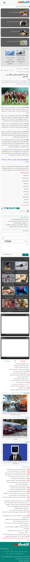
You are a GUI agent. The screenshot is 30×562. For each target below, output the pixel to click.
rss (7, 553)
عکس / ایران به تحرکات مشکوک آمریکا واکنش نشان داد (17, 491)
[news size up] (12, 70)
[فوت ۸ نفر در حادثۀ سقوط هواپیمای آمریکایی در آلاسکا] (8, 278)
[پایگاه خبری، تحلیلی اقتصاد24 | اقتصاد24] (21, 2)
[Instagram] (12, 208)
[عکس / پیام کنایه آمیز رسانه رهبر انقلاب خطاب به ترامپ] (15, 349)
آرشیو (4, 551)
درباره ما (25, 551)
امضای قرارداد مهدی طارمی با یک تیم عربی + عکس (18, 510)
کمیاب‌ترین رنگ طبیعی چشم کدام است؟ (20, 521)
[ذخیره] (5, 70)
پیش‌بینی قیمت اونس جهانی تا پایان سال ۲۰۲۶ (15, 413)
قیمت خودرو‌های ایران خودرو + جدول (13, 21)
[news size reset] (10, 70)
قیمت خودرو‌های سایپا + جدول (14, 12)
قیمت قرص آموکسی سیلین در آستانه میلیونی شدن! (18, 495)
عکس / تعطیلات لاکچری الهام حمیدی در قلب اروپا (18, 489)
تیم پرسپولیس (22, 211)
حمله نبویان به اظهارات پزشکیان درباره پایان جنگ (19, 375)
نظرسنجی (11, 553)
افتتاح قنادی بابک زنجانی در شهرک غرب (21, 371)
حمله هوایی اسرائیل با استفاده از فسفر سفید (20, 373)
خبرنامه (16, 551)
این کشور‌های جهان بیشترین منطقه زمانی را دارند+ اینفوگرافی (16, 519)
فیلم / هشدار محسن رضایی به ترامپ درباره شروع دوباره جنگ (16, 475)
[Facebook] (7, 208)
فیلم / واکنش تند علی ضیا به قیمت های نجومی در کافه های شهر (16, 501)
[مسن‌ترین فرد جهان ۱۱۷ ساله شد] (21, 278)
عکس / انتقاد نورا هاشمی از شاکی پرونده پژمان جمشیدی (17, 469)
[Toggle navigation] (3, 2)
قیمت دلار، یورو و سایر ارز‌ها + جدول (13, 41)
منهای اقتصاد (26, 69)
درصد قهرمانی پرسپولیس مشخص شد (20, 223)
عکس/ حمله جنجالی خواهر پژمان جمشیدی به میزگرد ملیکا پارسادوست (8, 310)
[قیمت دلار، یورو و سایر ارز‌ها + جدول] (23, 42)
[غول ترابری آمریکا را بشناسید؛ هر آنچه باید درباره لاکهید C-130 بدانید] (21, 266)
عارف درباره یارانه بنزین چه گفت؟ (22, 382)
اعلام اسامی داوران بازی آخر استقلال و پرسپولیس (18, 226)
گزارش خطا (14, 208)
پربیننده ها (7, 361)
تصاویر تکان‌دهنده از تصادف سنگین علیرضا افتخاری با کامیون (17, 536)
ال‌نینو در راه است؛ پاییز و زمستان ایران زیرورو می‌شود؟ (18, 530)
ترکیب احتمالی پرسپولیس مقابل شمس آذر (19, 219)
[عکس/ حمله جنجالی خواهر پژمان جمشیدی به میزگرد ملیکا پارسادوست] (8, 303)
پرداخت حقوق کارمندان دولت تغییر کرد (21, 378)
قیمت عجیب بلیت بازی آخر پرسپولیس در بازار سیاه (17, 221)
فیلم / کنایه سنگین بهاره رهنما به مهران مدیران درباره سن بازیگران (16, 493)
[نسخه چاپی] (1, 70)
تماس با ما (21, 551)
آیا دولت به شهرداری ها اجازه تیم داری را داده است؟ (18, 476)
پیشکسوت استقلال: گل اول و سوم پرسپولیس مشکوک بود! (16, 225)
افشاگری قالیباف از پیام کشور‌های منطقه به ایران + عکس (17, 506)
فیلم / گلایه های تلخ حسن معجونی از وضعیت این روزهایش (17, 504)
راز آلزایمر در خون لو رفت (23, 532)
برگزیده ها (22, 361)
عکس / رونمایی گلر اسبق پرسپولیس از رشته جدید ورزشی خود (16, 473)
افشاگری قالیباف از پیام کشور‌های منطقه (21, 365)
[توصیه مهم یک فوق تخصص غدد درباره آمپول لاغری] (21, 303)
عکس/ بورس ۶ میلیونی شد (23, 388)
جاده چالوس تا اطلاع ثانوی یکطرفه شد (21, 508)
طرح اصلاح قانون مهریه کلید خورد (21, 364)
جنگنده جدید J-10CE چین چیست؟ (21, 367)
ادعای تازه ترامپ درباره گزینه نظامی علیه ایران (19, 380)
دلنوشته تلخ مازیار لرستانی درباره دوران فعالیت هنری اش (17, 482)
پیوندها (12, 551)
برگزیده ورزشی (19, 69)
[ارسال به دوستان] (3, 70)
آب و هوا (22, 553)
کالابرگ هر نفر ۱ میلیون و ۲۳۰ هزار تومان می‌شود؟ (18, 369)
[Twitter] (5, 208)
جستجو (8, 551)
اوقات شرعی (17, 553)
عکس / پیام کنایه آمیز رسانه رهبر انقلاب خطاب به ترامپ (17, 357)
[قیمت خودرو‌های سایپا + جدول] (23, 13)
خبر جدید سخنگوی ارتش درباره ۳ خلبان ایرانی (19, 386)
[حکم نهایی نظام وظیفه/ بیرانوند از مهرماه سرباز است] (8, 266)
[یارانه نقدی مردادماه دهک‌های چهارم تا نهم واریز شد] (8, 291)
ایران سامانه (21, 561)
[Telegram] (10, 208)
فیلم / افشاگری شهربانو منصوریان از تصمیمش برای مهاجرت (17, 480)
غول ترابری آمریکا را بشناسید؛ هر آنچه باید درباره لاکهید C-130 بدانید (22, 272)
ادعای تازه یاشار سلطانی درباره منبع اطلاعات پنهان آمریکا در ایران (16, 502)
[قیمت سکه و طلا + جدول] (23, 33)
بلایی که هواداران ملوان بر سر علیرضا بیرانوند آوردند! (18, 486)
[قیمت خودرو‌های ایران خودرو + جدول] (23, 23)
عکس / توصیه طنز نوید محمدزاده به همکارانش (19, 488)
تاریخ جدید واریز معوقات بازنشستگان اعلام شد (19, 384)
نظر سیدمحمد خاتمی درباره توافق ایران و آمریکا (19, 390)
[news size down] (7, 70)
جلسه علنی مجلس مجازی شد (22, 377)
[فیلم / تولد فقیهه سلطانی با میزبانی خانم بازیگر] (15, 326)
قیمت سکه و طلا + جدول (15, 31)
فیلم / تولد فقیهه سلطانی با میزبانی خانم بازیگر (19, 334)
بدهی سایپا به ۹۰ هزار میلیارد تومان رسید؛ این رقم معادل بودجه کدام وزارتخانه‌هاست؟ (14, 438)
